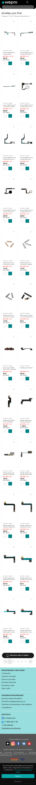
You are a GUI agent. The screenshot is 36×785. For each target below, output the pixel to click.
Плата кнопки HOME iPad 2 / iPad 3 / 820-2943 (9, 368)
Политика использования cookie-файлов (17, 704)
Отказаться (18, 781)
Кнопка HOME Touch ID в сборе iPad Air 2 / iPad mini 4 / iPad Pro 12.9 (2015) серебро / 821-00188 (26, 105)
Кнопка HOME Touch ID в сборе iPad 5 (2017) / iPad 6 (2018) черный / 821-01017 (26, 53)
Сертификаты (7, 707)
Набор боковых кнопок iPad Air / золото (8, 263)
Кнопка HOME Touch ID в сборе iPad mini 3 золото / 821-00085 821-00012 (9, 158)
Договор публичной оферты (12, 698)
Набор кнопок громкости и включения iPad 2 (26, 316)
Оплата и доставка (8, 679)
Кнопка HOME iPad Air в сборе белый (9, 53)
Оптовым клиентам (9, 682)
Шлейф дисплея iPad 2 (26, 367)
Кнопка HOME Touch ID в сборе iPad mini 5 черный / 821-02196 (9, 211)
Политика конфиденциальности (13, 701)
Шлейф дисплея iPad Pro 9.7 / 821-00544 (9, 421)
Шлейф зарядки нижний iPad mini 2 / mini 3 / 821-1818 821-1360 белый (26, 631)
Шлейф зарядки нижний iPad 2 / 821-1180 (9, 473)
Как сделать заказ (8, 685)
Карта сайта (6, 688)
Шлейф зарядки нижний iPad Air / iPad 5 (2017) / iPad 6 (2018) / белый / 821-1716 (26, 526)
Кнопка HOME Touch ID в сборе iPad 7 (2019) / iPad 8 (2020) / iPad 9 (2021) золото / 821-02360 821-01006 (9, 105)
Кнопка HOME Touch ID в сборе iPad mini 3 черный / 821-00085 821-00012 (26, 158)
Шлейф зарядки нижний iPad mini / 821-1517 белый (26, 578)
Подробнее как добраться (11, 728)
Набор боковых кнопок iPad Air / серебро (26, 263)
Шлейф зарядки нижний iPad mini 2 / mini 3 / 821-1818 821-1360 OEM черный (9, 631)
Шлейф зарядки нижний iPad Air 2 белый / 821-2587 (9, 578)
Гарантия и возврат (9, 676)
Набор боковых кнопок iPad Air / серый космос (8, 316)
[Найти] (32, 7)
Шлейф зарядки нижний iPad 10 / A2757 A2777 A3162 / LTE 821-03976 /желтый (26, 421)
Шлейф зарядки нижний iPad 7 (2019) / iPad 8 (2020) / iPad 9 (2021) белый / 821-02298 (9, 526)
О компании (6, 673)
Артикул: (5, 50)
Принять (18, 776)
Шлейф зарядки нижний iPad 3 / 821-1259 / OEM (26, 473)
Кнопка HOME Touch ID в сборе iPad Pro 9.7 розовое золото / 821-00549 (26, 211)
